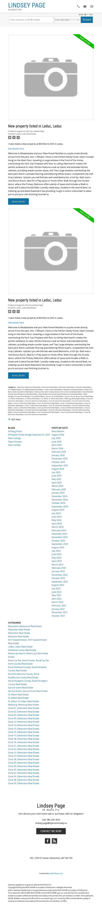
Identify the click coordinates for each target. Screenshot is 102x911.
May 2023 (56, 557)
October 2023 (58, 540)
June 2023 (56, 554)
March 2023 (57, 564)
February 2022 (59, 605)
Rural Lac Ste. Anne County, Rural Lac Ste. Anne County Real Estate (58, 392)
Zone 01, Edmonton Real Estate (23, 708)
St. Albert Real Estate (16, 399)
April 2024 (57, 523)
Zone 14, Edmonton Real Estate (48, 403)
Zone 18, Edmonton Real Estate (60, 405)
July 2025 (56, 472)
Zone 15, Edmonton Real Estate (72, 403)
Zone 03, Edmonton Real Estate (60, 401)
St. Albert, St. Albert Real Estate (52, 399)
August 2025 (58, 468)
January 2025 (58, 492)
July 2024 (56, 513)
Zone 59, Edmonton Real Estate (36, 414)
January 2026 (58, 455)
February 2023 (59, 567)
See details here (16, 148)
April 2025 (57, 482)
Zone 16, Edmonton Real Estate (23, 732)
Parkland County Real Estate (73, 390)
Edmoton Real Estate (83, 387)
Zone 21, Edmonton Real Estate (25, 408)
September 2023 (60, 544)
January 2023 (58, 571)
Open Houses (15, 441)
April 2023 (57, 561)
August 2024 (58, 509)
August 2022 (58, 584)
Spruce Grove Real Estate (55, 396)
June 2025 (56, 475)
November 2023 (60, 537)
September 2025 (60, 465)
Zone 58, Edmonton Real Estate (23, 779)
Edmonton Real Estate (50, 387)
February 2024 (59, 530)
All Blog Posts (15, 431)
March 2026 (57, 448)
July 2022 (56, 588)
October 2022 (58, 578)
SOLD (91, 14)
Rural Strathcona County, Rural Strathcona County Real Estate (60, 394)
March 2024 (57, 526)
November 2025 (60, 458)
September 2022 (60, 581)
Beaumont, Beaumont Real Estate (29, 387)
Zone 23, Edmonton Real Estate (72, 408)
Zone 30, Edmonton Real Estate (23, 766)
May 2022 (56, 595)
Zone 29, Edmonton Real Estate (60, 410)
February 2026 (59, 451)
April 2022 (57, 598)
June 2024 (56, 516)
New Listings (14, 438)
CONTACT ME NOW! (51, 831)
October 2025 (58, 462)
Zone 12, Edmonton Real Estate (25, 403)
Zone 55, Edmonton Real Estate (72, 412)
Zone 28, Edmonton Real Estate (36, 410)
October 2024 (58, 503)
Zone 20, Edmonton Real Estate (23, 742)
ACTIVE (81, 14)
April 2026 (57, 444)
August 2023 (58, 547)
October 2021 (58, 615)
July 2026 (56, 438)
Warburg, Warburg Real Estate (75, 399)
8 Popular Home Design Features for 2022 (29, 434)
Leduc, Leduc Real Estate (26, 134)
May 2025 (56, 479)
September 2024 (60, 506)
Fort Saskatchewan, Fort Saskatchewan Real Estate (25, 390)
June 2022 (56, 591)
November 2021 (60, 612)
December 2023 (59, 533)
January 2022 (58, 609)
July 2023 (56, 550)
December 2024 (59, 496)
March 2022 (57, 602)
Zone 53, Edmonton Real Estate (48, 412)
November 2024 (60, 499)
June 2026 (56, 441)
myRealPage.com (56, 873)
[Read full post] (51, 78)
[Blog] (54, 841)
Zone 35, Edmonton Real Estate (25, 412)
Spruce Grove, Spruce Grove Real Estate (79, 396)
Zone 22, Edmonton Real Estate (48, 408)
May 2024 (56, 520)
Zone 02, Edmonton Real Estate (36, 401)
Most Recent (58, 431)
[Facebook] (47, 841)
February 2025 (59, 489)
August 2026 (58, 434)
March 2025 (57, 485)
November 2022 (60, 574)
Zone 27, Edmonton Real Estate (23, 755)
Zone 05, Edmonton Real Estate (23, 718)
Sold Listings (14, 444)
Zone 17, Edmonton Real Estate (36, 405)
